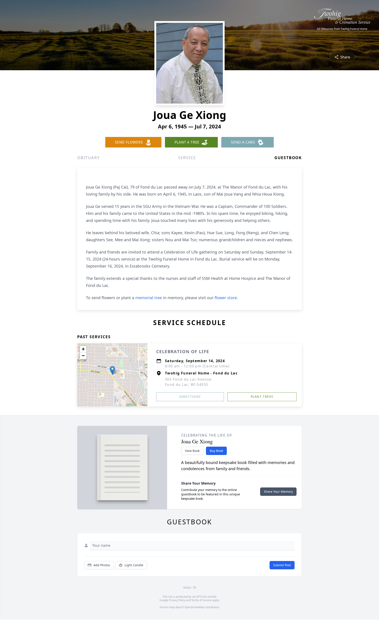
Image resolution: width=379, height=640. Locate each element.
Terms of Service (201, 600)
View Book (192, 451)
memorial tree (148, 297)
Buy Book (216, 451)
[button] (112, 370)
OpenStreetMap (194, 607)
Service (187, 157)
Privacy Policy (177, 600)
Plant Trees (262, 396)
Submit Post (282, 565)
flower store (226, 297)
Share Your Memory (278, 491)
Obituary (88, 157)
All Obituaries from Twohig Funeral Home (342, 29)
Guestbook (288, 157)
